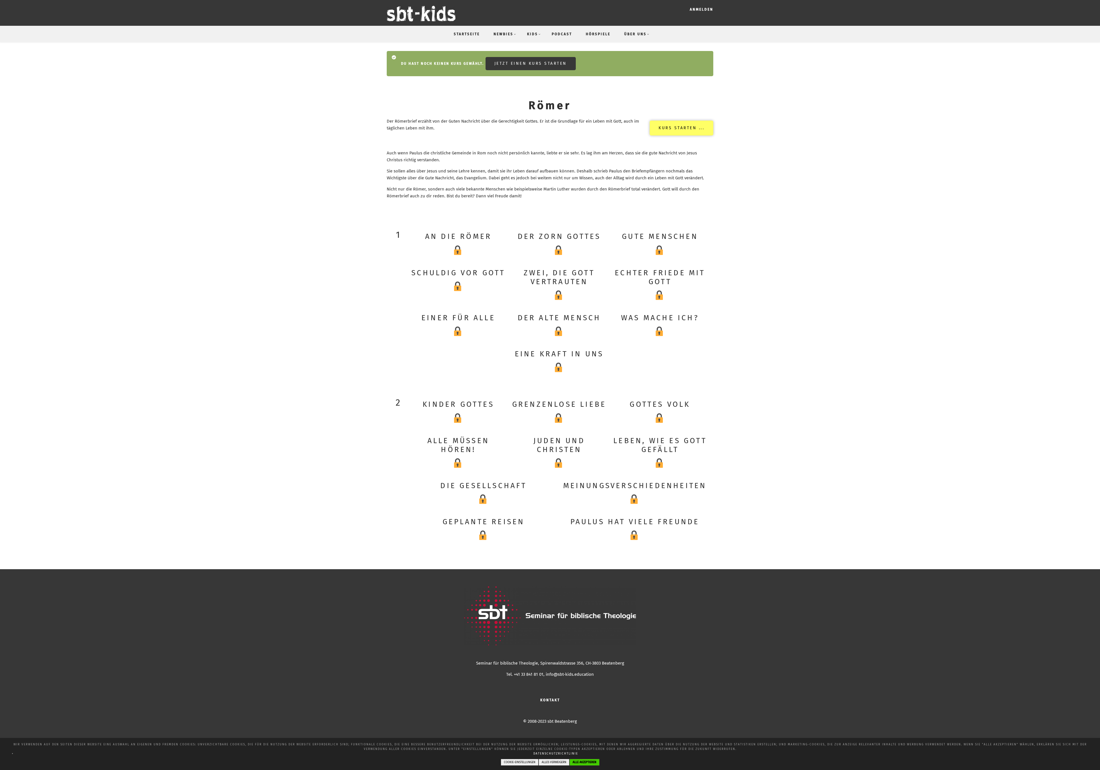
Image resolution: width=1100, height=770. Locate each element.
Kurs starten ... (681, 127)
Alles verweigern (554, 762)
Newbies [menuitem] (503, 34)
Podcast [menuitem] (562, 34)
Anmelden (701, 9)
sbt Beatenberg (562, 721)
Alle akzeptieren (584, 762)
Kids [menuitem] (532, 34)
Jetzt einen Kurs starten (530, 63)
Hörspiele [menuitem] (598, 34)
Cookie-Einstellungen (519, 762)
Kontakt (550, 700)
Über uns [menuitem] (635, 34)
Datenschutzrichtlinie (555, 753)
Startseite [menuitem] (467, 34)
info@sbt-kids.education (570, 674)
